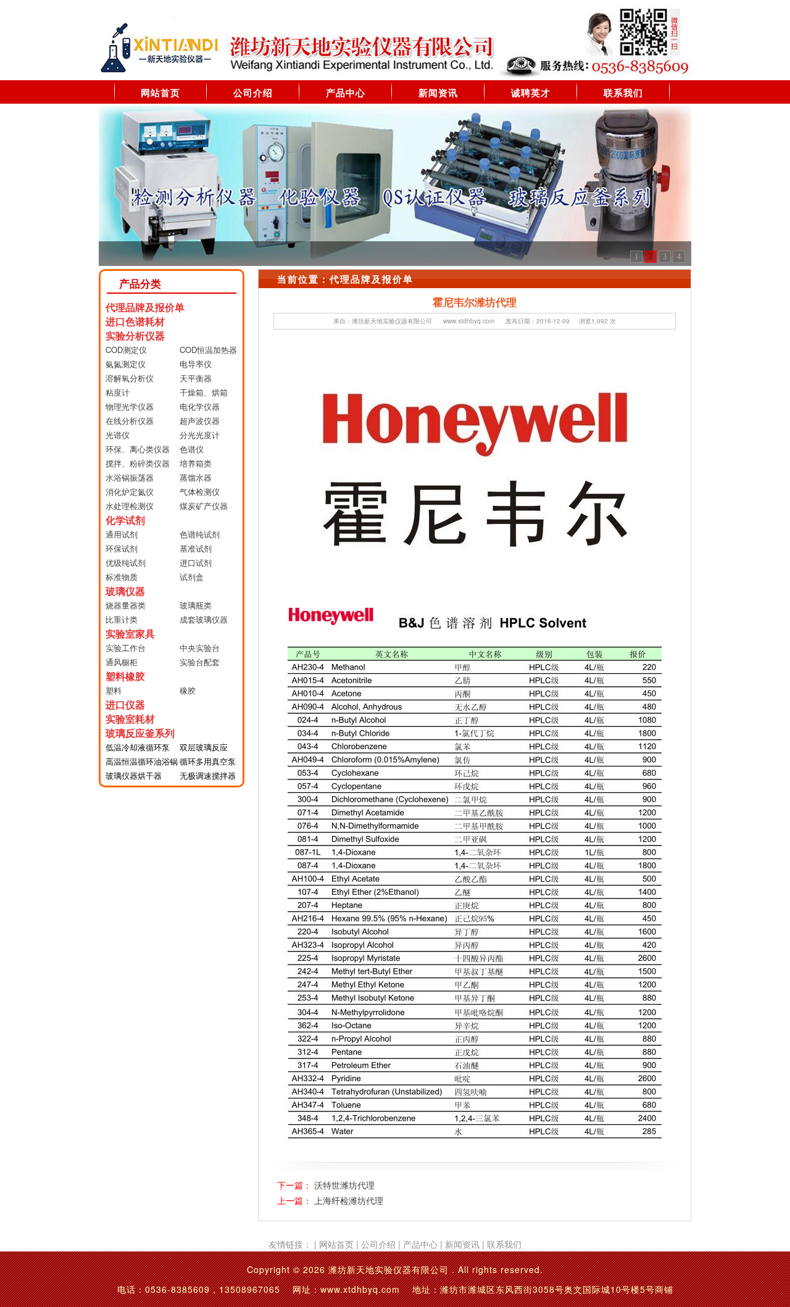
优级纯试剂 (126, 562)
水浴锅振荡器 (130, 477)
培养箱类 (196, 463)
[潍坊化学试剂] (395, 184)
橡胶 (188, 690)
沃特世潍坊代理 (344, 1185)
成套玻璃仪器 (204, 619)
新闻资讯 (438, 92)
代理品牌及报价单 (372, 279)
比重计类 (122, 619)
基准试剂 (196, 548)
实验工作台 (126, 648)
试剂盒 (192, 577)
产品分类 (140, 283)
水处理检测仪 (130, 506)
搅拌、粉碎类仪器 (138, 463)
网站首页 (160, 92)
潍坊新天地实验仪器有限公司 (392, 321)
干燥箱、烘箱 (204, 392)
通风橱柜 (122, 662)
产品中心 (345, 92)
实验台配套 (200, 662)
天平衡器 (196, 378)
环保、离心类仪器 (138, 449)
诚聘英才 (531, 92)
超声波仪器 (200, 420)
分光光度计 (200, 435)
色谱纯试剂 (200, 534)
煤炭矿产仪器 (204, 506)
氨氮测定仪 (126, 364)
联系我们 (623, 92)
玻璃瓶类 (196, 605)
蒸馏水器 (196, 477)
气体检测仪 (200, 491)
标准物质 (122, 577)
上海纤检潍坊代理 (348, 1200)
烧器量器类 (126, 605)
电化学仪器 (200, 406)
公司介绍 (253, 92)
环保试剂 (122, 548)
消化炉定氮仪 (130, 491)
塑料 (114, 690)
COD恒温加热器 (208, 349)
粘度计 (118, 392)
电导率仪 (196, 364)
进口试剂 (196, 562)
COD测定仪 (126, 349)
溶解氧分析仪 (130, 378)
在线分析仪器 (130, 420)
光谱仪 (118, 435)
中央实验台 (200, 648)
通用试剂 (122, 534)
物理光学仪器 (130, 406)
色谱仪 (192, 449)
